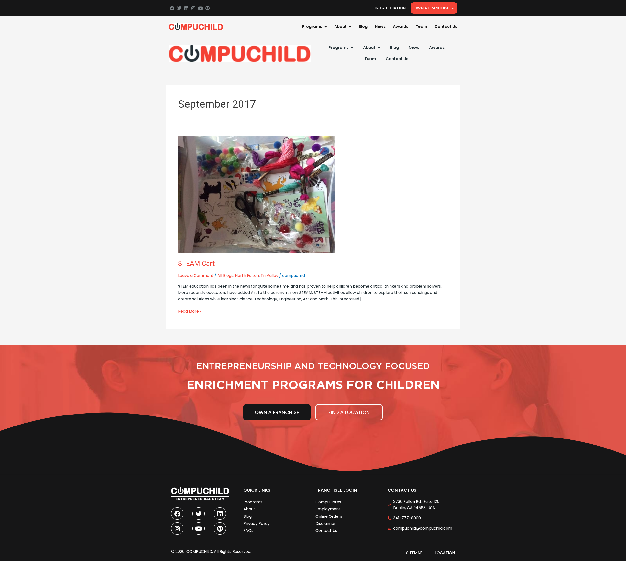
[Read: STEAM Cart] (256, 194)
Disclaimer (325, 523)
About (340, 26)
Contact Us (446, 26)
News (380, 26)
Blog (363, 26)
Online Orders (328, 516)
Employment (327, 509)
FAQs (248, 530)
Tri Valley (269, 275)
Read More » (189, 311)
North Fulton (247, 275)
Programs (312, 26)
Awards (400, 26)
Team (421, 26)
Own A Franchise (431, 8)
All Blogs (225, 275)
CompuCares (328, 502)
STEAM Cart (196, 263)
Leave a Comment (195, 275)
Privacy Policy (256, 523)
